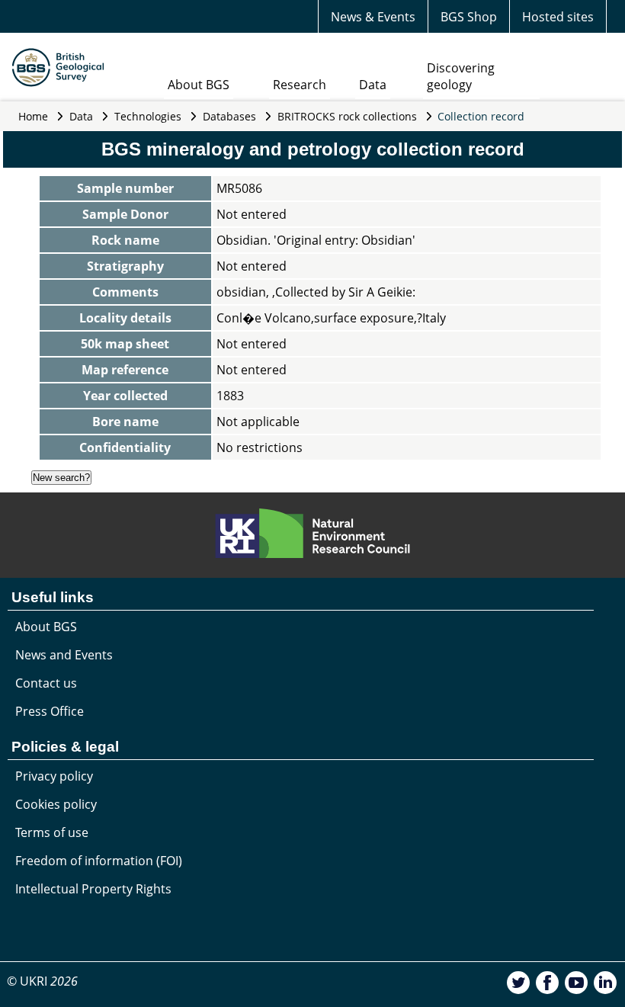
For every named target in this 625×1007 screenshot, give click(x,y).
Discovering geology (461, 76)
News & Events (373, 16)
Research (299, 84)
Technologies (147, 116)
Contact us (46, 683)
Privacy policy (54, 776)
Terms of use (51, 832)
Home (33, 116)
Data (372, 84)
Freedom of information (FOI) (98, 860)
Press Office (49, 711)
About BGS (198, 84)
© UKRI (42, 981)
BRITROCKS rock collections (347, 116)
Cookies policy (56, 804)
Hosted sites (558, 16)
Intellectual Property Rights (93, 888)
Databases (229, 116)
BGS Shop (469, 16)
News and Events (64, 654)
